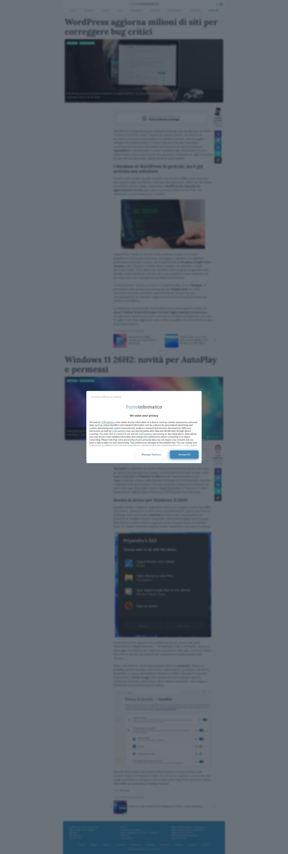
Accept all (184, 454)
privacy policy (183, 445)
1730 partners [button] (108, 422)
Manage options (151, 454)
